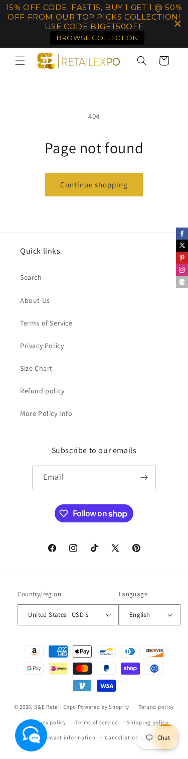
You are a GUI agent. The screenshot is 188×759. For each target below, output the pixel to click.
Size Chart (36, 368)
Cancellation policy (130, 737)
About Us (35, 300)
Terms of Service (46, 323)
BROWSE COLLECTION (97, 38)
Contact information (68, 737)
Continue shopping (94, 184)
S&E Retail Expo (55, 706)
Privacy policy (47, 722)
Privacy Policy (42, 345)
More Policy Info (46, 413)
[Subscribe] (144, 477)
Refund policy (42, 390)
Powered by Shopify (103, 706)
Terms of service (96, 722)
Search (31, 277)
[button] (20, 61)
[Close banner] (177, 24)
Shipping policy (147, 722)
